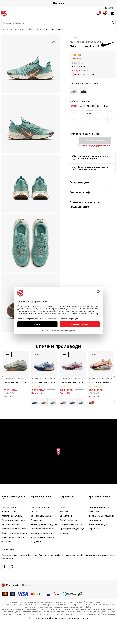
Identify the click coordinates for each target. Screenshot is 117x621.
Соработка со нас (68, 520)
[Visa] (23, 593)
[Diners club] (69, 593)
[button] (58, 23)
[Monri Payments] (56, 593)
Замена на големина (41, 515)
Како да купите (8, 507)
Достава (35, 511)
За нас (63, 507)
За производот (79, 182)
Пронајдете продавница (72, 528)
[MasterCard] (5, 593)
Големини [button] (89, 106)
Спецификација (80, 192)
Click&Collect (95, 511)
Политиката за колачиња (14, 533)
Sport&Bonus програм (100, 507)
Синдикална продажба (71, 524)
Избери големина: (80, 101)
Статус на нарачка (40, 507)
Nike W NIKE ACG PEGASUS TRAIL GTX (16, 382)
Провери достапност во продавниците (85, 204)
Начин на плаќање (10, 524)
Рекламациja (37, 520)
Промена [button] (27, 585)
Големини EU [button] (76, 106)
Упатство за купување (12, 515)
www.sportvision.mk (43, 618)
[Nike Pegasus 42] (53, 402)
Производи (19, 29)
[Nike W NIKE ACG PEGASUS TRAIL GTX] (16, 364)
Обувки (30, 29)
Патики (39, 29)
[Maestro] (12, 593)
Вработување (67, 515)
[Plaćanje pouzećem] (80, 593)
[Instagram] (12, 567)
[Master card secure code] (38, 593)
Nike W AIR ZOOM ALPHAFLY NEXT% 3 (101, 382)
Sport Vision (6, 29)
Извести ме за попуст (85, 74)
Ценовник (58, 3)
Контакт (64, 511)
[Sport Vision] (4, 13)
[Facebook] (4, 567)
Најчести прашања (10, 511)
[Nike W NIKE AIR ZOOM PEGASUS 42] (44, 364)
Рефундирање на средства (44, 524)
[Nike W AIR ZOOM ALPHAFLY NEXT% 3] (101, 364)
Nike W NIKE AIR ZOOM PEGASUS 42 (44, 382)
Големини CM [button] (102, 106)
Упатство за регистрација (14, 520)
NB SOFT (64, 618)
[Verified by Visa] (48, 593)
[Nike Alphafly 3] (91, 402)
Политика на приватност (13, 528)
